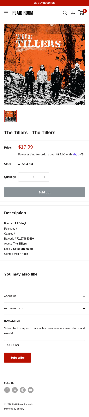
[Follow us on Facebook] (7, 390)
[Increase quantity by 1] (44, 177)
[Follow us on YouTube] (31, 390)
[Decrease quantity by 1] (22, 177)
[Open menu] (6, 12)
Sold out (44, 192)
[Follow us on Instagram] (23, 390)
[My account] (73, 13)
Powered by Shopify (14, 408)
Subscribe (17, 357)
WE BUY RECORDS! (44, 3)
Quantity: (10, 176)
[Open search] (65, 13)
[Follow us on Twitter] (15, 390)
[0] (81, 12)
